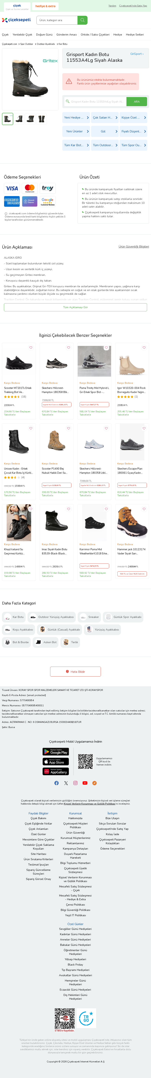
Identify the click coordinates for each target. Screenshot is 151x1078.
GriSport (136, 54)
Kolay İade (112, 834)
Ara (82, 20)
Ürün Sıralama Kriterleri (38, 859)
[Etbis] (65, 1020)
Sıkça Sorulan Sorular (112, 823)
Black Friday (75, 965)
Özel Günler (38, 834)
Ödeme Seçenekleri (112, 849)
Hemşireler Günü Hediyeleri (75, 982)
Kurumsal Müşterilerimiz (75, 838)
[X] (66, 783)
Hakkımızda (75, 818)
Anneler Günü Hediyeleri (75, 939)
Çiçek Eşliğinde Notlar (38, 823)
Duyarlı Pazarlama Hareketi (75, 856)
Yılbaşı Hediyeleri (75, 959)
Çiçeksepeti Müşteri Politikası (75, 825)
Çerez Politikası (75, 905)
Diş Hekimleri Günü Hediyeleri (75, 997)
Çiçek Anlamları (38, 829)
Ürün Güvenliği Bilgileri (134, 246)
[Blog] (94, 783)
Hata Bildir (77, 672)
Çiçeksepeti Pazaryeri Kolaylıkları (112, 841)
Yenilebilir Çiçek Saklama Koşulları (38, 847)
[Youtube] (85, 783)
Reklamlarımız (75, 843)
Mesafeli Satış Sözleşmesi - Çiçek (75, 888)
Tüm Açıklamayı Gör (75, 307)
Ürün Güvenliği (75, 833)
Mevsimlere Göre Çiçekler (38, 839)
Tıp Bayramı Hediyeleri (75, 970)
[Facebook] (56, 783)
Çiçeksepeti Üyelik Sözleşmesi (75, 870)
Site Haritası (38, 854)
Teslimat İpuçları (38, 865)
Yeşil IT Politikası (75, 915)
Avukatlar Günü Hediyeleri (75, 975)
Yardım (112, 5)
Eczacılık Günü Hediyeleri (75, 990)
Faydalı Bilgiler (38, 813)
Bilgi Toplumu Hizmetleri (75, 863)
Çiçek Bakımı (38, 818)
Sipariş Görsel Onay (38, 879)
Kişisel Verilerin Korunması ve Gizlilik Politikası (75, 879)
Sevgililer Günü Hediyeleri (75, 929)
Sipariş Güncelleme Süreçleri (38, 872)
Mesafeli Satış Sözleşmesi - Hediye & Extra (75, 897)
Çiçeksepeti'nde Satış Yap (133, 5)
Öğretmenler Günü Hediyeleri (75, 952)
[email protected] (36, 695)
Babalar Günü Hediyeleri (75, 945)
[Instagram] (75, 783)
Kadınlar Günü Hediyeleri (75, 934)
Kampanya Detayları (75, 849)
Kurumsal (75, 813)
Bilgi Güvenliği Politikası (75, 910)
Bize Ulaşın (112, 818)
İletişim (112, 813)
